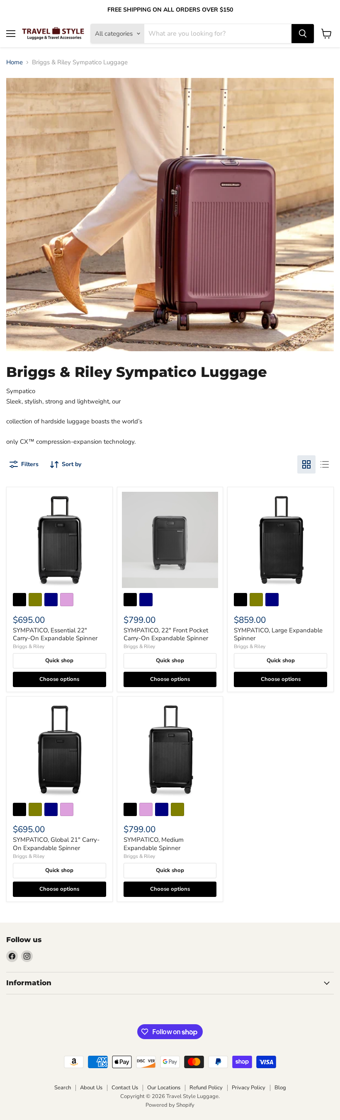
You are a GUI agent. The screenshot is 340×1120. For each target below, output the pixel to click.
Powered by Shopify (170, 1105)
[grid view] (306, 464)
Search (62, 1087)
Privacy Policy (248, 1087)
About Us (91, 1087)
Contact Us (125, 1087)
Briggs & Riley (28, 646)
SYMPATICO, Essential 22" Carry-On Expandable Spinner (55, 634)
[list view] (325, 464)
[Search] (302, 33)
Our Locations (163, 1087)
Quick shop (59, 660)
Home (14, 62)
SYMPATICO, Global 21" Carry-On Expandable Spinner (56, 844)
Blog (280, 1087)
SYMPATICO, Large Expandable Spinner (278, 634)
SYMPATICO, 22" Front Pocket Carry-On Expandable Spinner (166, 634)
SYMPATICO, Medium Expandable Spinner (154, 844)
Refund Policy (206, 1087)
